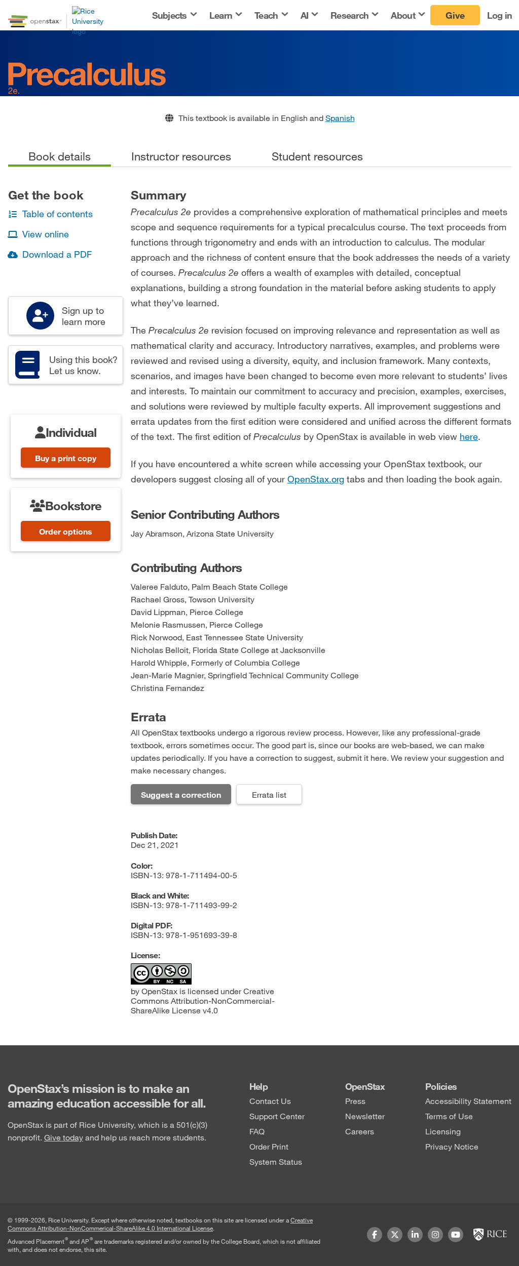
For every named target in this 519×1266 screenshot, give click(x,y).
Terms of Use (449, 1116)
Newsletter (365, 1116)
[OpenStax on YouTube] (455, 1234)
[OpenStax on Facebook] (374, 1234)
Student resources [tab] (317, 156)
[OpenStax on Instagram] (435, 1234)
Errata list (269, 794)
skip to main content (37, 6)
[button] (174, 15)
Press (355, 1101)
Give (455, 15)
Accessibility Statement (468, 1101)
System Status (275, 1161)
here (469, 436)
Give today (63, 1137)
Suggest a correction (181, 794)
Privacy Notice (451, 1146)
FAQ (257, 1131)
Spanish (340, 117)
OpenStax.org (315, 478)
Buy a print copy (65, 458)
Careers (359, 1131)
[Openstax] (34, 21)
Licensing (443, 1131)
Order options (65, 531)
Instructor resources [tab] (181, 156)
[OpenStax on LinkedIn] (415, 1234)
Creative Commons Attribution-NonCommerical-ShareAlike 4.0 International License (160, 1224)
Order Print (268, 1146)
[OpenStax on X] (394, 1234)
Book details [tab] (59, 156)
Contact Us (270, 1101)
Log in (499, 15)
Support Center (277, 1116)
